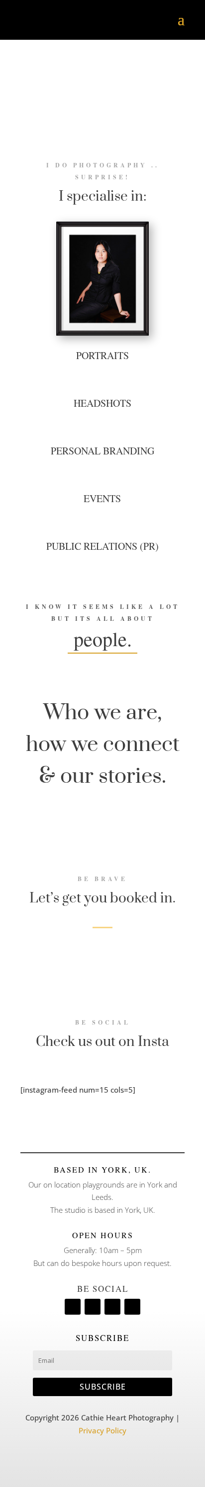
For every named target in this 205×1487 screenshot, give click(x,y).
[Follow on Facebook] (73, 1307)
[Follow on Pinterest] (112, 1307)
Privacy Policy (102, 1430)
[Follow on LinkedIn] (93, 1307)
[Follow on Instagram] (132, 1307)
